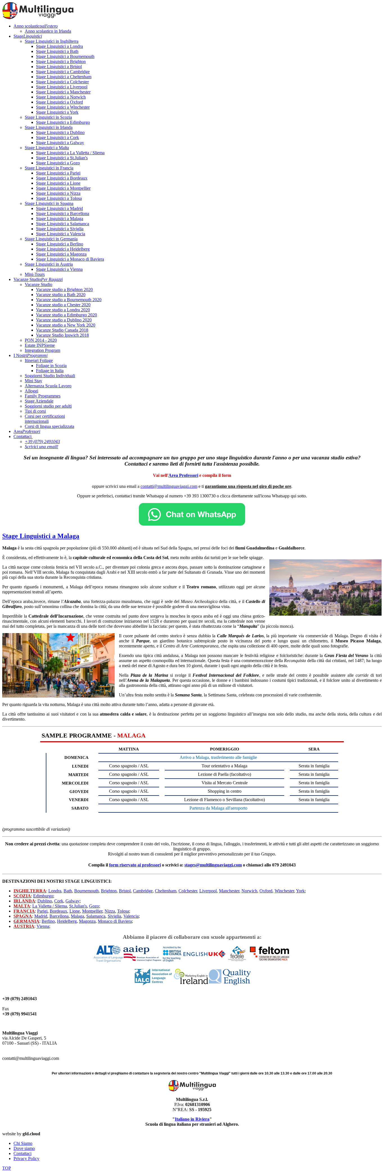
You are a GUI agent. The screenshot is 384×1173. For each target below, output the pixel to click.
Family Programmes (42, 396)
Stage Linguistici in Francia (49, 168)
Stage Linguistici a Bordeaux (61, 178)
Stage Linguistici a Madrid (59, 208)
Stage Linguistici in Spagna (49, 203)
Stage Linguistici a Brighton (61, 61)
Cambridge (143, 890)
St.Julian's (78, 906)
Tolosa (123, 911)
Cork (58, 901)
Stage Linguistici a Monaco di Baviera (70, 259)
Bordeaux (58, 911)
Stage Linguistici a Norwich (61, 97)
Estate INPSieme (40, 345)
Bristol (125, 890)
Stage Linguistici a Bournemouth (65, 56)
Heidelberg (67, 921)
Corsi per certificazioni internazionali (45, 419)
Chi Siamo (22, 1143)
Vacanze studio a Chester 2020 (63, 304)
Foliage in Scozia (51, 365)
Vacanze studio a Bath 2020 (60, 294)
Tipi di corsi (35, 411)
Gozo (94, 906)
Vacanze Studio (38, 279)
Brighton (109, 890)
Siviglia (114, 916)
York (300, 890)
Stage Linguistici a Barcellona (62, 213)
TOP (6, 1168)
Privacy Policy (26, 1158)
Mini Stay (33, 380)
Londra (54, 890)
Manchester (229, 890)
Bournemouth (86, 890)
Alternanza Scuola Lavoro (48, 385)
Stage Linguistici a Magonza (61, 254)
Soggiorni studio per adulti (48, 406)
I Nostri (30, 355)
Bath (68, 890)
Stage (27, 36)
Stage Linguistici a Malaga (59, 218)
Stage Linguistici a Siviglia (59, 228)
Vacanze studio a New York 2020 (65, 325)
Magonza (87, 921)
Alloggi (31, 390)
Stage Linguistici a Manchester (63, 92)
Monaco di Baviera (115, 921)
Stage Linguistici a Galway (60, 142)
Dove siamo (24, 1148)
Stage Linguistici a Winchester (63, 107)
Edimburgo (43, 895)
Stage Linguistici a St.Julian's (62, 157)
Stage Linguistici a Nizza (58, 193)
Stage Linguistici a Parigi (58, 173)
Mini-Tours (35, 274)
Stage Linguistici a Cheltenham (63, 76)
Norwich (249, 890)
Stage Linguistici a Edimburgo (63, 122)
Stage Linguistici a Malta (47, 147)
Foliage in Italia (50, 370)
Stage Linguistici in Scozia (48, 117)
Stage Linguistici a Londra (59, 46)
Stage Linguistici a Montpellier (63, 188)
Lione (74, 911)
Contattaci (22, 436)
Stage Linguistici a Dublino (60, 132)
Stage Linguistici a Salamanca (62, 223)
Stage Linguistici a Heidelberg (63, 249)
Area (26, 431)
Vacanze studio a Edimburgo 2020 (66, 314)
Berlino (48, 921)
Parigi (42, 911)
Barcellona (59, 916)
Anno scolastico (35, 26)
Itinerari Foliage (39, 360)
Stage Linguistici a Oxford (59, 102)
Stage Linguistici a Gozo (58, 162)
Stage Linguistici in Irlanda (49, 127)
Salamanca (95, 916)
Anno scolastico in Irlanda (48, 31)
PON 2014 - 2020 (41, 340)
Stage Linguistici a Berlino (59, 244)
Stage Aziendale (39, 401)
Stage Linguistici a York (57, 112)
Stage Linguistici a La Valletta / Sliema (70, 152)
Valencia (131, 916)
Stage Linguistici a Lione (58, 183)
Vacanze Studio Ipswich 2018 (62, 335)
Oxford (265, 890)
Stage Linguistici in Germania (51, 238)
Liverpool (208, 890)
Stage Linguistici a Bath (57, 51)
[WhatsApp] (192, 524)
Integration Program (42, 350)
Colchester (188, 890)
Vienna (43, 926)
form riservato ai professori (135, 865)
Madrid (40, 916)
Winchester (284, 890)
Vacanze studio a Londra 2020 (63, 309)
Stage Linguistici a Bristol (59, 66)
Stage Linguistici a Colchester (62, 81)
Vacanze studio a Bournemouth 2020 (68, 299)
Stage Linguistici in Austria (49, 264)
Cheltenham (165, 890)
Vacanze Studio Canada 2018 (62, 330)
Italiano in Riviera (192, 1119)
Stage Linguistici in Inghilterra (51, 41)
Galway (72, 901)
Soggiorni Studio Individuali (50, 375)
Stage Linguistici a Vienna (59, 269)
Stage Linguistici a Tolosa (59, 198)
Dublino (44, 901)
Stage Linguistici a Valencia (60, 233)
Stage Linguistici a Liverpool (61, 86)
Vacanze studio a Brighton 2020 (64, 289)
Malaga (77, 916)
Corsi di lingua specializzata (49, 426)
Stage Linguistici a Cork (57, 137)
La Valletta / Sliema (49, 906)
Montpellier (92, 911)
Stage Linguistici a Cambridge (63, 71)
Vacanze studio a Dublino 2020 (64, 320)
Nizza (110, 911)
